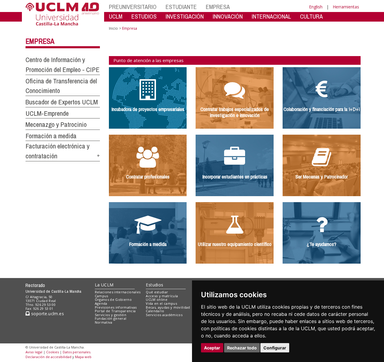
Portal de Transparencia (115, 311)
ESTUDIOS (144, 16)
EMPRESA (218, 7)
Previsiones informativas (116, 307)
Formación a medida (51, 135)
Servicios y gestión (110, 315)
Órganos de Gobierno (113, 299)
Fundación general (111, 318)
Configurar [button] (274, 347)
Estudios (154, 285)
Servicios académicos (164, 315)
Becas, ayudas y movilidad (168, 307)
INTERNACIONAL (271, 16)
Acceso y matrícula (162, 296)
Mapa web (83, 357)
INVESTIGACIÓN (185, 16)
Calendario (155, 311)
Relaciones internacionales (118, 292)
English (315, 7)
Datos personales (76, 352)
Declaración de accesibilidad (48, 357)
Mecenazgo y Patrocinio (56, 124)
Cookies (52, 352)
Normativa (103, 322)
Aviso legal (34, 352)
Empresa (40, 41)
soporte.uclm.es (47, 313)
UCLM (115, 16)
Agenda (101, 303)
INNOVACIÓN (228, 16)
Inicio (113, 28)
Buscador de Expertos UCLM (62, 101)
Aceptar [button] (212, 347)
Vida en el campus (161, 303)
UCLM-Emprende (47, 113)
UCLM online (156, 299)
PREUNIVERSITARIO (133, 7)
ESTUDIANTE (181, 7)
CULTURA (311, 16)
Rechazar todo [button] (242, 347)
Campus (101, 296)
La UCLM (104, 285)
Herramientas (346, 7)
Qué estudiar (157, 292)
